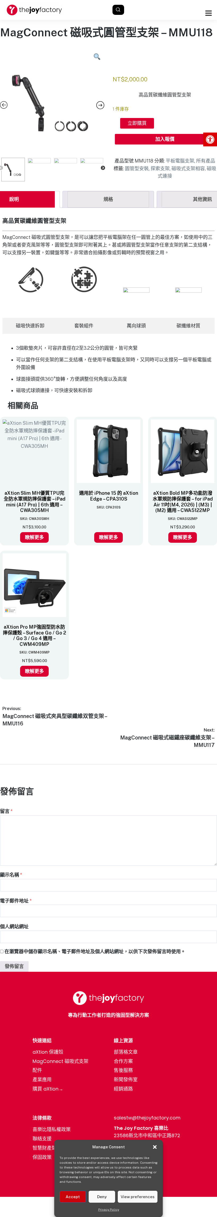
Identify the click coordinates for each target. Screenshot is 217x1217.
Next (103, 168)
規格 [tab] (108, 199)
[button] (210, 139)
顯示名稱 (11, 875)
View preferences (138, 1196)
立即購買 (137, 123)
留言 (6, 811)
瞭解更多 (34, 537)
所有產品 (205, 161)
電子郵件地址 (16, 901)
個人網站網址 (14, 926)
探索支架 (160, 168)
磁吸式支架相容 (188, 168)
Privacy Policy (108, 1209)
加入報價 (164, 139)
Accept (73, 1196)
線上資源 (123, 1040)
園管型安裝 (137, 168)
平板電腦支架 (180, 161)
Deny (102, 1196)
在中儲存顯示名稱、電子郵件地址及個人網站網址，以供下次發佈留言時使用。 (95, 951)
